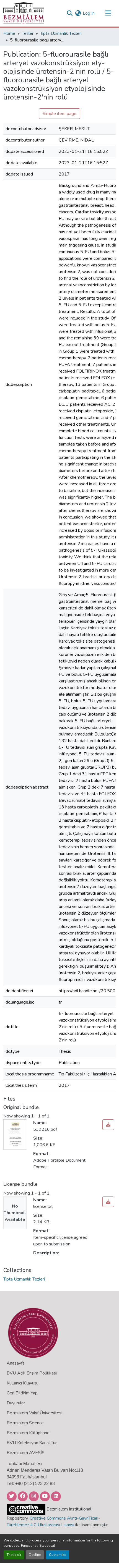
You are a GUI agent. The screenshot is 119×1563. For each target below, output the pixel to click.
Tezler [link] (27, 33)
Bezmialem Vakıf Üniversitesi (34, 1413)
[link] (108, 1124)
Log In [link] (89, 13)
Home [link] (9, 33)
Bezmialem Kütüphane (28, 1433)
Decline (35, 1554)
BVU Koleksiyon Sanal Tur (32, 1443)
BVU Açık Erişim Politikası (32, 1373)
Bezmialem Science (25, 1423)
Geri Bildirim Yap (22, 1393)
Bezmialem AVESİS (26, 1453)
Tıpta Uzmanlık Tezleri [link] (61, 33)
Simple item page (59, 114)
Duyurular (16, 1403)
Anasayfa (16, 1363)
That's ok (14, 1554)
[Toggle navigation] (108, 13)
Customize (57, 1554)
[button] (23, 13)
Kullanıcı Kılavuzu (22, 1383)
